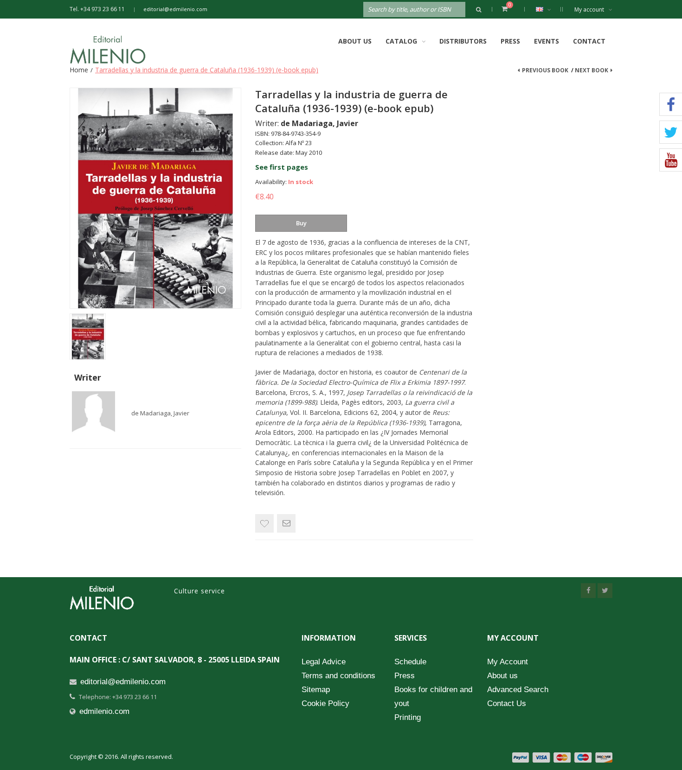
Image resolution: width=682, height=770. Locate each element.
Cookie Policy (325, 703)
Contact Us (506, 703)
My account (589, 9)
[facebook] (588, 590)
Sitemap (316, 689)
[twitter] (605, 590)
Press (510, 41)
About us (502, 675)
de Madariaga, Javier (160, 413)
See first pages (281, 167)
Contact (589, 41)
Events (546, 41)
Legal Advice (324, 661)
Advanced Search (517, 689)
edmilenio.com (104, 711)
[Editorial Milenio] (116, 49)
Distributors (463, 41)
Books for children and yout (433, 696)
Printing (407, 717)
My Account (507, 661)
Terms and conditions (338, 675)
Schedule (410, 661)
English (546, 9)
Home (79, 69)
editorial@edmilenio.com (175, 9)
